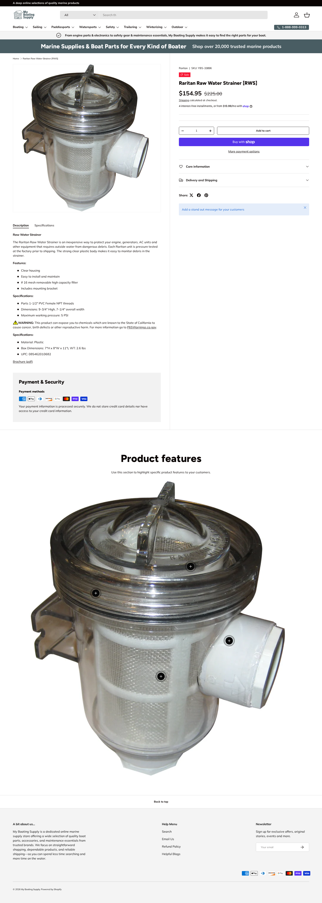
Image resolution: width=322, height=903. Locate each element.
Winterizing (154, 27)
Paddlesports (60, 27)
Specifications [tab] (44, 225)
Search (167, 831)
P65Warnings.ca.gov (141, 327)
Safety (110, 27)
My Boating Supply (30, 889)
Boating (18, 27)
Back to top (161, 801)
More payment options (244, 151)
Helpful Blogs (171, 854)
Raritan (183, 68)
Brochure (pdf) (23, 361)
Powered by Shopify (51, 889)
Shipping (184, 100)
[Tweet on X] (191, 195)
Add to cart (263, 130)
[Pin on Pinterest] (206, 195)
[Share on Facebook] (199, 195)
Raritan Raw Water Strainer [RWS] (40, 58)
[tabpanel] (87, 298)
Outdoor (177, 27)
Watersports (88, 27)
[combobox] (164, 15)
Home (16, 58)
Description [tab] (21, 225)
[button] (307, 15)
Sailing (37, 27)
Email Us (168, 839)
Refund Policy (171, 846)
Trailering (130, 27)
